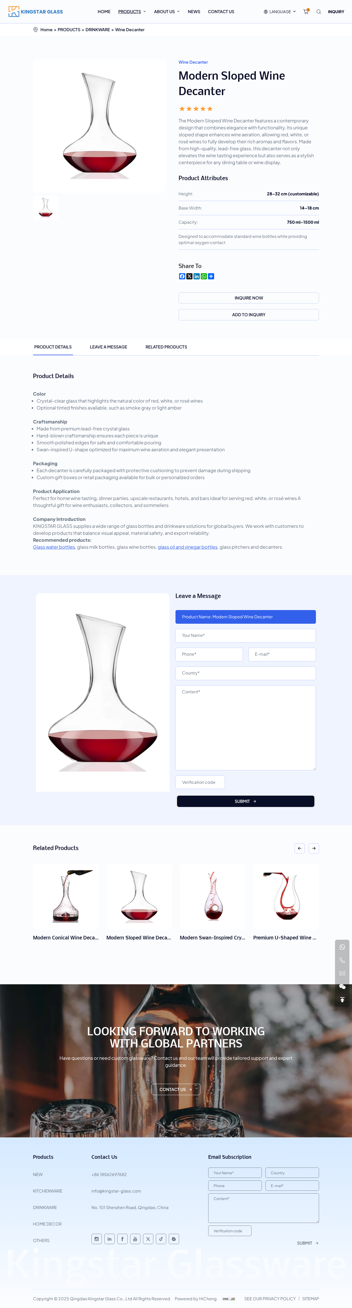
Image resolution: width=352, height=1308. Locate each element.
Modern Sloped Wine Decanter (68, 938)
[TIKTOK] (161, 1239)
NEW (38, 1174)
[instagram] (96, 1239)
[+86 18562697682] (342, 947)
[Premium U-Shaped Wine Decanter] (213, 897)
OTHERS (41, 1240)
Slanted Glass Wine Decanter (286, 938)
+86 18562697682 (109, 1174)
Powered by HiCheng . (197, 1298)
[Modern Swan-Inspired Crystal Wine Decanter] (139, 897)
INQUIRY (336, 11)
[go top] (342, 1000)
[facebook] (122, 1239)
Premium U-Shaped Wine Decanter (220, 938)
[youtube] (135, 1239)
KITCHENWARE (47, 1191)
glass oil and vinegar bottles (187, 547)
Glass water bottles (54, 547)
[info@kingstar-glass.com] (342, 973)
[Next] (314, 848)
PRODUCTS (69, 29)
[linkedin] (109, 1239)
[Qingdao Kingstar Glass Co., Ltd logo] (36, 11)
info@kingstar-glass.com (116, 1191)
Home (46, 29)
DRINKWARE (98, 29)
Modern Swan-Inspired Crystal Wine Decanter (159, 938)
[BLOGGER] (174, 1239)
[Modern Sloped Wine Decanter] (66, 897)
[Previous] (300, 848)
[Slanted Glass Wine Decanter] (286, 897)
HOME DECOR (47, 1224)
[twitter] (148, 1239)
